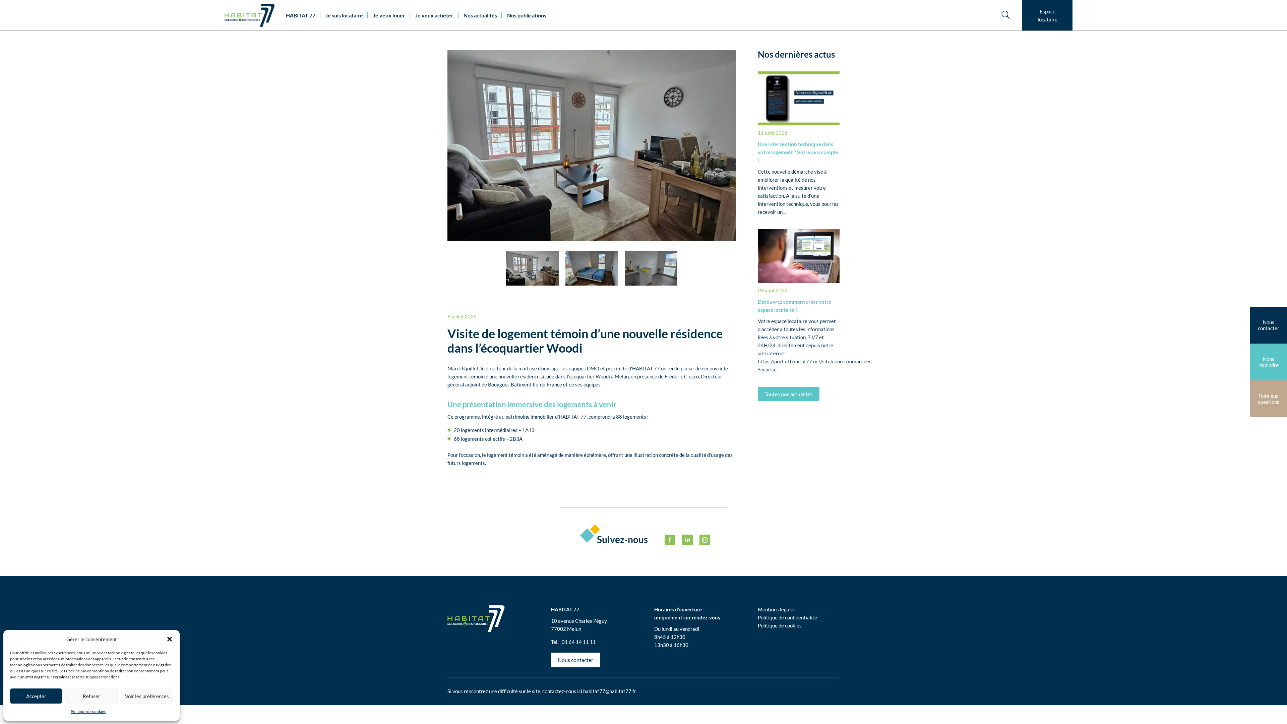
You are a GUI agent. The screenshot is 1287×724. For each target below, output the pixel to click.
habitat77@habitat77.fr (609, 691)
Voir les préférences (147, 696)
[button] (169, 639)
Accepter (36, 696)
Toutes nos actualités (788, 394)
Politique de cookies (88, 711)
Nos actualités (480, 15)
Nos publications (526, 15)
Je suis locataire (344, 15)
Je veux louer (389, 15)
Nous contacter (575, 660)
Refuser (91, 696)
